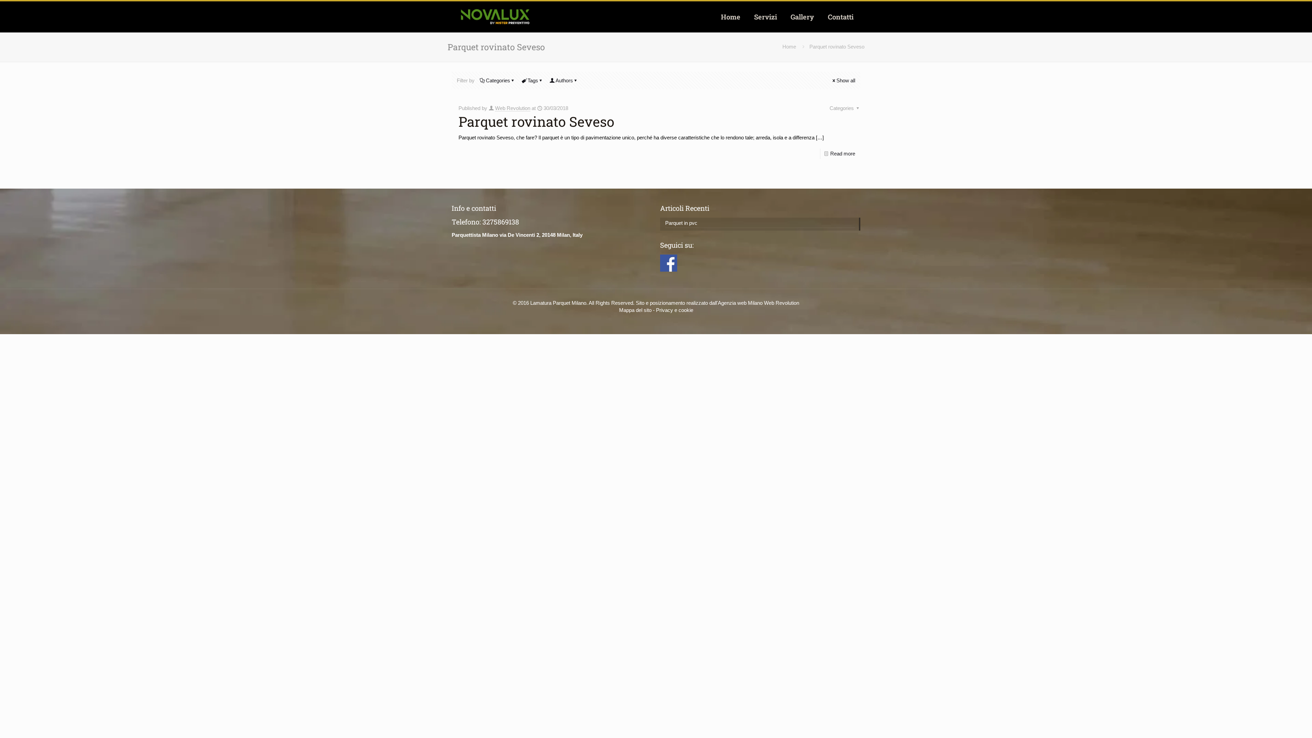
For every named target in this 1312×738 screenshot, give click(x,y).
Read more (842, 153)
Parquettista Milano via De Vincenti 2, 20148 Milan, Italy (517, 235)
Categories (498, 80)
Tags (533, 80)
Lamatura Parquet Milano (558, 303)
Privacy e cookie (674, 310)
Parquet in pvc (681, 223)
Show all (845, 80)
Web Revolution (512, 108)
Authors (564, 80)
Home (789, 47)
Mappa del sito (635, 310)
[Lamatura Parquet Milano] (495, 16)
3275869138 (500, 221)
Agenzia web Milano (740, 303)
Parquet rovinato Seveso (836, 47)
